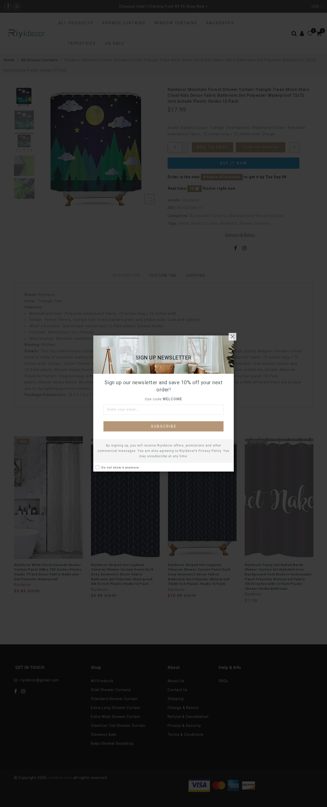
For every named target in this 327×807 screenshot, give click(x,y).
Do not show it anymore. (120, 467)
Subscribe (164, 426)
